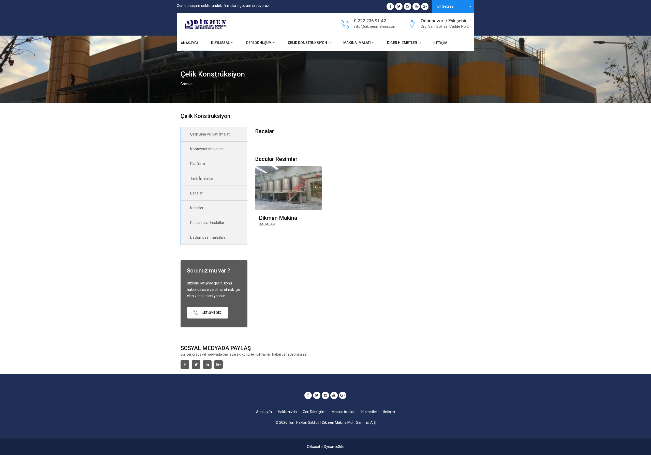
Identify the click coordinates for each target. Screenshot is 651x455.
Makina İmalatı (357, 43)
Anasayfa (189, 43)
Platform (197, 163)
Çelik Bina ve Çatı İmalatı (210, 134)
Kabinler (196, 208)
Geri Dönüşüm (259, 43)
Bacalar (196, 193)
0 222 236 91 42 (370, 20)
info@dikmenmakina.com (375, 26)
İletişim (440, 43)
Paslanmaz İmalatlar (207, 222)
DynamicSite (334, 447)
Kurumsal (220, 43)
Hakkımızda (287, 412)
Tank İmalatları (202, 178)
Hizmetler (369, 412)
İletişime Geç (211, 312)
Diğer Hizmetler (402, 43)
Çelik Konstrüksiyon (307, 43)
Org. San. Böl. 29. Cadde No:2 (445, 26)
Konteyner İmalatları (207, 149)
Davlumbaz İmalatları (207, 237)
